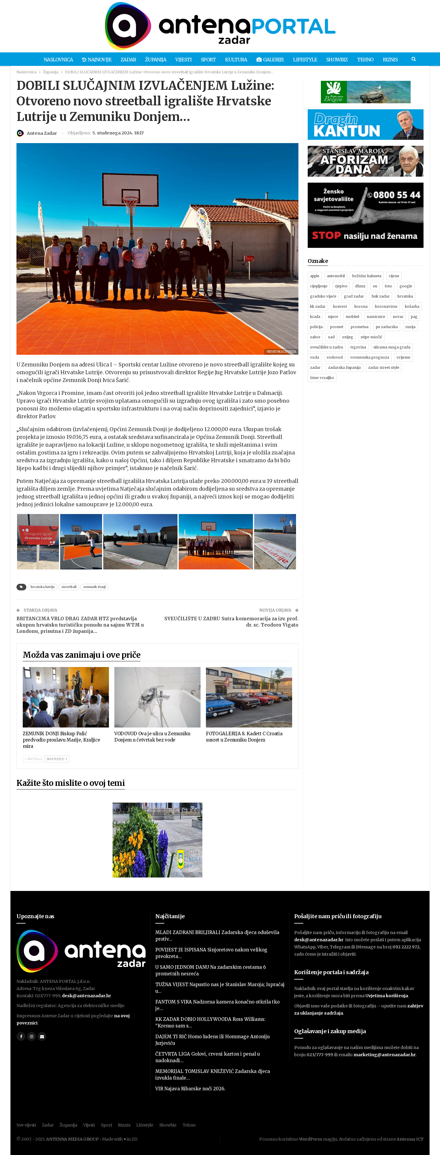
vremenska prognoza (369, 357)
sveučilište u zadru (326, 347)
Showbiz (337, 60)
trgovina (358, 347)
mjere (333, 316)
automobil (336, 276)
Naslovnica (58, 60)
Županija (155, 60)
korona (361, 306)
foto (388, 286)
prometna (359, 327)
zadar (315, 367)
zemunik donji (94, 587)
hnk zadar (380, 296)
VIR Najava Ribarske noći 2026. (190, 1089)
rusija (410, 327)
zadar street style (383, 367)
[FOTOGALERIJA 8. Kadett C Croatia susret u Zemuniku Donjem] (249, 697)
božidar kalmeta (366, 276)
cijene (394, 276)
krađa (315, 316)
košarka (412, 306)
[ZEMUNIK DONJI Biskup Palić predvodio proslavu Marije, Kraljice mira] (66, 697)
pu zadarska (387, 327)
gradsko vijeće (323, 296)
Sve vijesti (26, 1125)
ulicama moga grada (392, 347)
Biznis (390, 60)
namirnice (376, 316)
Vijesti (183, 60)
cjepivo (341, 286)
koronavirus (386, 306)
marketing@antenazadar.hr (384, 1054)
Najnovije (99, 60)
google (406, 286)
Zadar (128, 60)
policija (316, 327)
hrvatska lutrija (42, 587)
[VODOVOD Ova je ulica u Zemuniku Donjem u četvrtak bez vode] (157, 697)
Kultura (236, 60)
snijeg (347, 337)
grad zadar (354, 296)
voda (314, 357)
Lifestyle (305, 60)
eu (375, 286)
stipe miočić (371, 337)
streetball (68, 587)
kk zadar (318, 306)
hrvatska (405, 296)
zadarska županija (344, 367)
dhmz (360, 286)
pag (414, 316)
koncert (340, 306)
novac (398, 316)
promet (336, 327)
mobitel (352, 316)
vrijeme (403, 357)
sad (331, 337)
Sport (208, 60)
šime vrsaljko (322, 377)
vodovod (335, 357)
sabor (315, 337)
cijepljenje (318, 286)
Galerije (273, 60)
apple (314, 276)
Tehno (365, 60)
